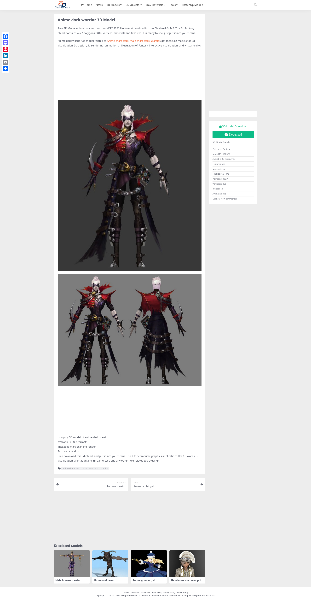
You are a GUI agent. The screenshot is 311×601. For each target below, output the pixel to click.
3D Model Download (140, 592)
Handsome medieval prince (187, 582)
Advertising (182, 592)
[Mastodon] (5, 43)
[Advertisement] (130, 74)
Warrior (155, 41)
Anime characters (118, 41)
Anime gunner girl (143, 580)
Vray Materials (154, 5)
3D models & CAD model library (153, 595)
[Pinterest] (5, 49)
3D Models (113, 5)
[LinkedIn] (5, 55)
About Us (156, 592)
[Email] (5, 62)
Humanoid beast (104, 580)
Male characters (140, 41)
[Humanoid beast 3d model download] (110, 563)
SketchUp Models (192, 5)
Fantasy (226, 149)
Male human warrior (68, 580)
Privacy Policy (169, 592)
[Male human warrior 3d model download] (72, 563)
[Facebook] (5, 36)
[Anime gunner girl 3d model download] (149, 563)
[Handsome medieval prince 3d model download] (187, 563)
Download (235, 134)
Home (88, 5)
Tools (172, 5)
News (99, 5)
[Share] (5, 68)
